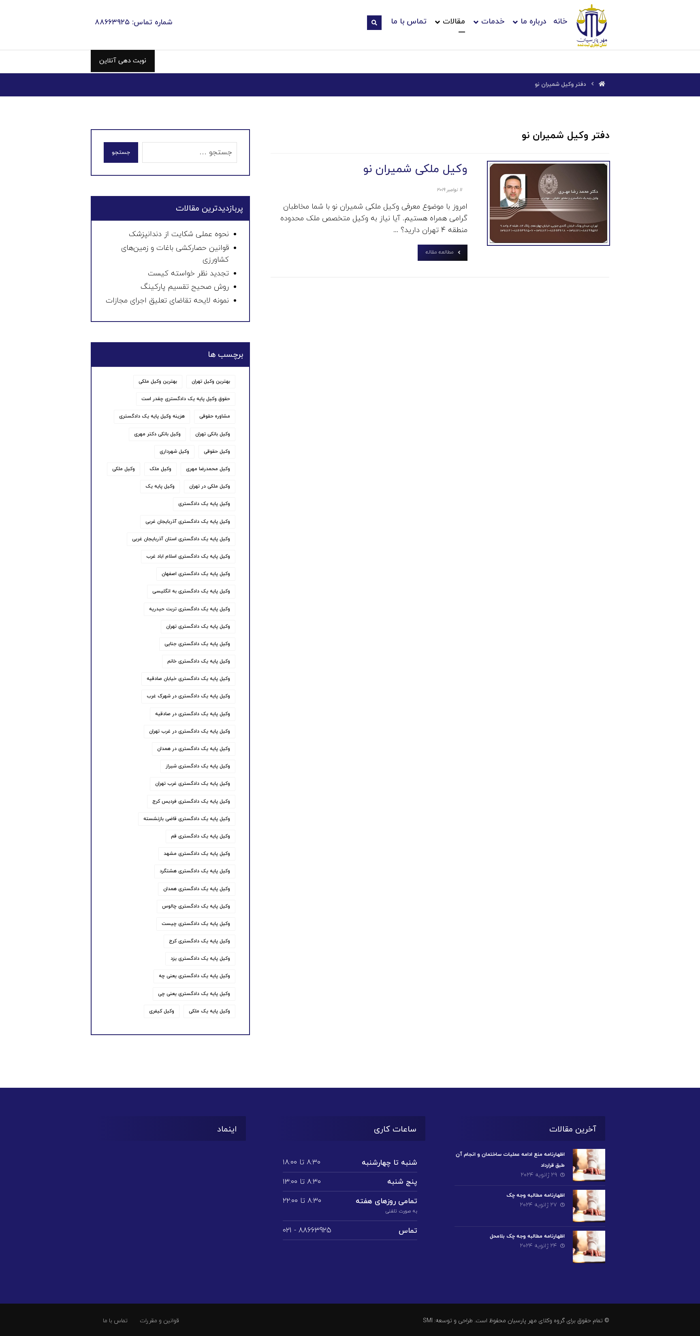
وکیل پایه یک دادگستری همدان (196, 889)
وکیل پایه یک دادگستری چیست (196, 923)
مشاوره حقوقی (214, 416)
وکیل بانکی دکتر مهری (157, 434)
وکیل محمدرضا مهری (208, 469)
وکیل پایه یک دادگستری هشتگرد (195, 871)
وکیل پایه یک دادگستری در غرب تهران (189, 731)
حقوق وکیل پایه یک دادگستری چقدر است (185, 399)
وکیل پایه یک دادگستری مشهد (197, 853)
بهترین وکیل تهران (211, 381)
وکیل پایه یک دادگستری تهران (198, 626)
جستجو (121, 152)
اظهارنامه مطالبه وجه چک (535, 1195)
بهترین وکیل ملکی (158, 381)
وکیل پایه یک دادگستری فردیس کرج (191, 801)
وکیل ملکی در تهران (209, 486)
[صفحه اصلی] (602, 84)
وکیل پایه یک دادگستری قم (200, 836)
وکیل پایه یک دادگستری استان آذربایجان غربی (181, 539)
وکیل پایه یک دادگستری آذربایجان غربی (187, 521)
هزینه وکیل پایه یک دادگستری (152, 416)
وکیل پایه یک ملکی (209, 1011)
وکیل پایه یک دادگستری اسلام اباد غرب (188, 556)
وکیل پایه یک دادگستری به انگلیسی (191, 591)
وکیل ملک (160, 469)
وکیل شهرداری (174, 451)
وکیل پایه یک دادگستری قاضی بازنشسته (186, 819)
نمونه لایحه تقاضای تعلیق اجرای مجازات (167, 301)
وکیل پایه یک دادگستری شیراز (198, 766)
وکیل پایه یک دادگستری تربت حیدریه (189, 609)
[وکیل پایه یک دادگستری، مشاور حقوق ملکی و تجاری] (592, 25)
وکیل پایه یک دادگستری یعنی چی (194, 994)
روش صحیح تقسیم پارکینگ (185, 287)
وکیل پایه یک (160, 486)
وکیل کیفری (161, 1011)
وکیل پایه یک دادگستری (204, 504)
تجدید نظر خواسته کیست (188, 273)
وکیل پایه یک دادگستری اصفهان (196, 574)
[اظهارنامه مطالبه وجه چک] (589, 1206)
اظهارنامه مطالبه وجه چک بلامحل (527, 1236)
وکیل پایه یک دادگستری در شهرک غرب (188, 696)
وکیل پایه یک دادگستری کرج (199, 941)
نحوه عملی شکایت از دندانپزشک (179, 234)
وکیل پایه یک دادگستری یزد (200, 958)
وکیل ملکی (123, 469)
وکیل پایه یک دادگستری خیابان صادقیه (188, 678)
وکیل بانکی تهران (212, 434)
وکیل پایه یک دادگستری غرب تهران (192, 783)
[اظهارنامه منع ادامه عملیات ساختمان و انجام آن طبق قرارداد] (589, 1165)
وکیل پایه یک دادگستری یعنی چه (194, 976)
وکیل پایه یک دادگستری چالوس (196, 906)
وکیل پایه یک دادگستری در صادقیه (192, 714)
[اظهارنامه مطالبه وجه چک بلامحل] (589, 1247)
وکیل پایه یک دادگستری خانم (198, 661)
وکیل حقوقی (217, 451)
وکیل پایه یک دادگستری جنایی (197, 644)
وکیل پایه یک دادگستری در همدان (193, 749)
